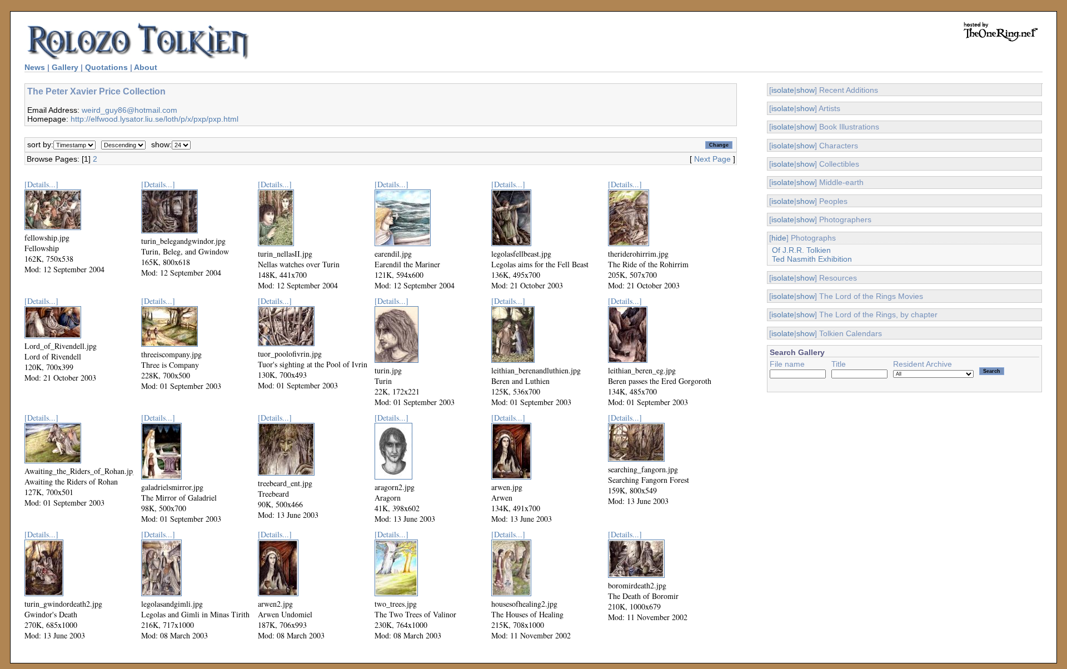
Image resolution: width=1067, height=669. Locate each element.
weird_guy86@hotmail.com (129, 110)
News (34, 67)
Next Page (712, 158)
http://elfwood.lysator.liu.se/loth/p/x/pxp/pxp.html (154, 118)
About (145, 67)
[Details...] (41, 184)
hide (778, 237)
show (805, 90)
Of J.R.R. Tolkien (801, 250)
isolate (782, 90)
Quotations (106, 67)
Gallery (65, 67)
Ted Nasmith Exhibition (812, 258)
